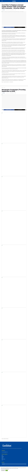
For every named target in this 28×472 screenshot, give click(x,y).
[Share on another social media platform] (25, 27)
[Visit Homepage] (14, 1)
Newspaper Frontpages (5, 438)
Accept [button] (6, 470)
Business (3, 456)
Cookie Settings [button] (3, 470)
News (2, 455)
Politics (2, 457)
